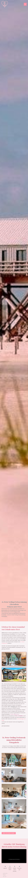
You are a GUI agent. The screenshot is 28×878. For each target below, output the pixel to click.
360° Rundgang (11, 706)
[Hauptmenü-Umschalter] (25, 4)
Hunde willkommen (14, 714)
